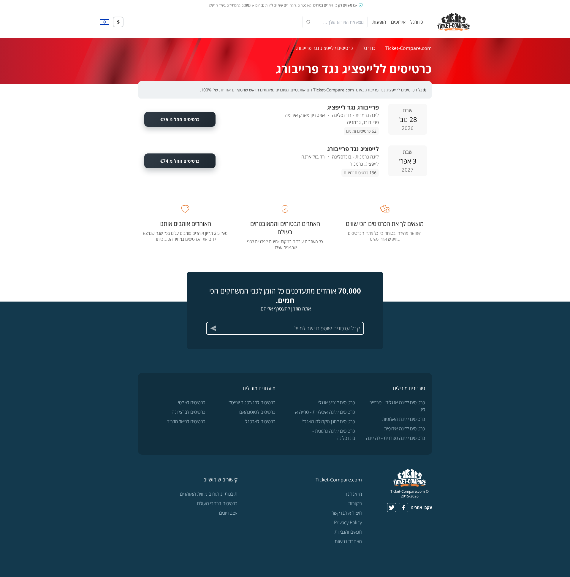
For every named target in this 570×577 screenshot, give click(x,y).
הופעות (379, 22)
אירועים (398, 22)
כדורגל (416, 22)
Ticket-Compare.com (408, 48)
